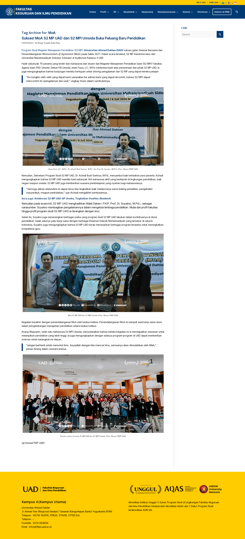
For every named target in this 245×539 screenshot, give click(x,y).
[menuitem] (201, 2)
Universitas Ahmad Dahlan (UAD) (103, 50)
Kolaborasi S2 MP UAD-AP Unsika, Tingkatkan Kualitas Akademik (72, 198)
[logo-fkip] (39, 11)
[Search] (237, 11)
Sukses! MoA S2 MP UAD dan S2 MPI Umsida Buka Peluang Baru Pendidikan (83, 38)
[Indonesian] (235, 3)
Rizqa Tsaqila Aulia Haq (49, 43)
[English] (229, 3)
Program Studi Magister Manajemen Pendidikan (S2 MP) (52, 50)
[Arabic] (223, 3)
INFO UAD (201, 2)
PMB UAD (213, 2)
